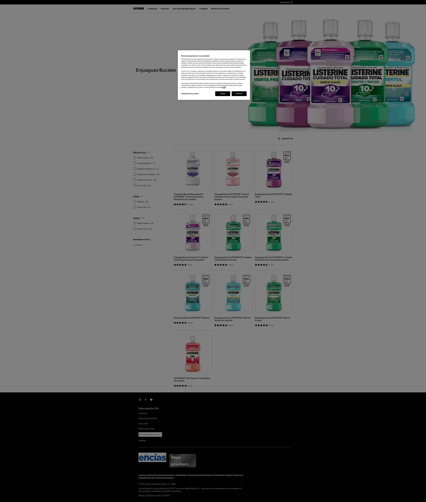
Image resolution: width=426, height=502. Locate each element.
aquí (224, 87)
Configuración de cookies (190, 93)
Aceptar (223, 93)
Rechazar (239, 93)
